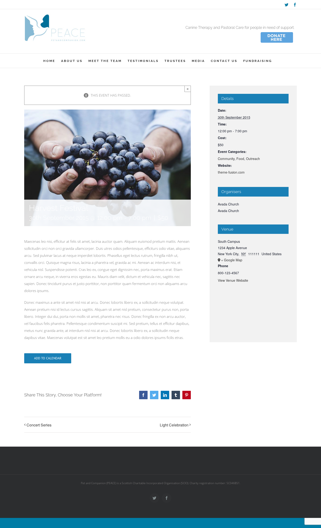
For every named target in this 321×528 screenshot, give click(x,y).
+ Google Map (231, 260)
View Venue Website (233, 280)
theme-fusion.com (231, 172)
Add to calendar (47, 358)
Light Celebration (174, 425)
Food (240, 158)
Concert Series (39, 425)
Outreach (253, 158)
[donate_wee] (277, 32)
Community (226, 158)
